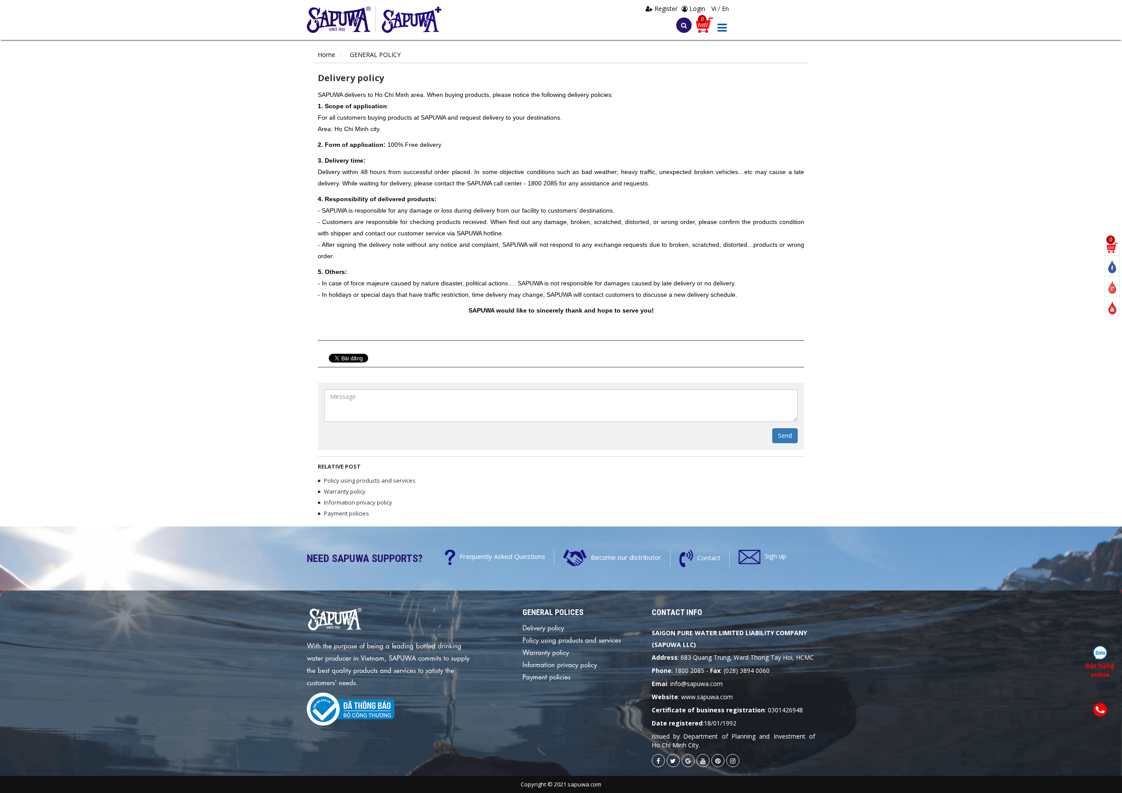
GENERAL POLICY (375, 54)
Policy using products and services (369, 480)
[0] (1112, 247)
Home (326, 54)
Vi (714, 8)
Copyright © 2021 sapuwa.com (561, 784)
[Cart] (704, 24)
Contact (709, 557)
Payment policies (346, 513)
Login (696, 8)
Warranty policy (345, 491)
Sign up (775, 555)
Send (785, 435)
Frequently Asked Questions (502, 556)
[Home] (341, 20)
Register (666, 8)
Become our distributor (626, 557)
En (725, 8)
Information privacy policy (358, 502)
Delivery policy (543, 627)
